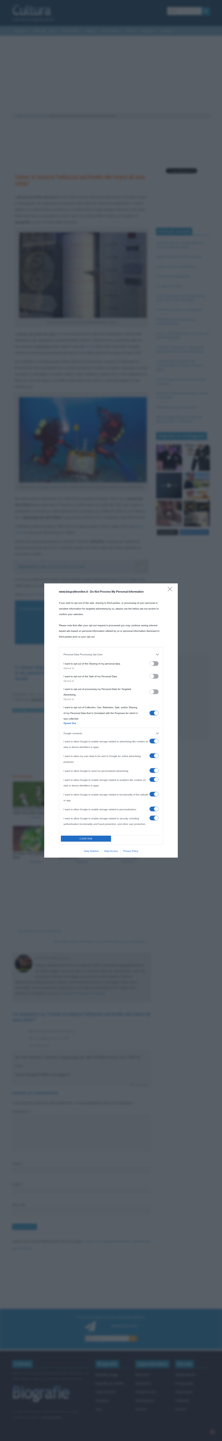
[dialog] (111, 720)
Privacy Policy (130, 851)
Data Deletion (91, 851)
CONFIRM (86, 838)
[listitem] (111, 654)
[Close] (171, 590)
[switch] (154, 663)
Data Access (111, 851)
